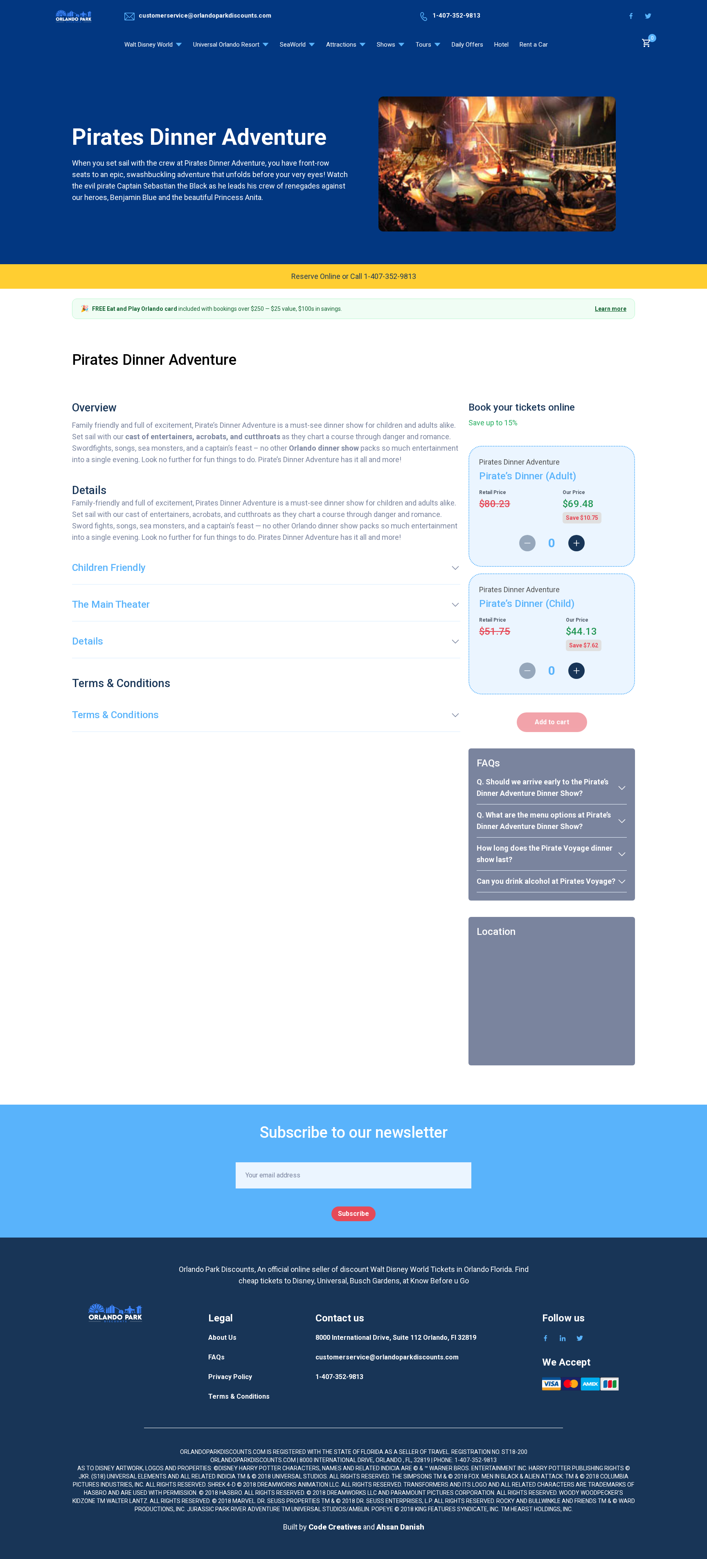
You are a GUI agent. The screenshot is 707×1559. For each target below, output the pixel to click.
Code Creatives (335, 1527)
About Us (222, 1337)
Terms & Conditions (239, 1396)
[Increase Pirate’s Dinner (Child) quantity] (576, 671)
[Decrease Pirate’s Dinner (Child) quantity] (527, 671)
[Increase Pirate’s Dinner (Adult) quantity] (576, 543)
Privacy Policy (230, 1377)
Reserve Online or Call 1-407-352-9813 (353, 276)
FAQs (216, 1357)
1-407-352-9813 (339, 1377)
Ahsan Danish (400, 1527)
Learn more (610, 309)
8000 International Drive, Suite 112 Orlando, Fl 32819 (395, 1337)
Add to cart (552, 722)
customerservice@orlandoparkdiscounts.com (387, 1357)
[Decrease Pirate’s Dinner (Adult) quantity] (527, 543)
